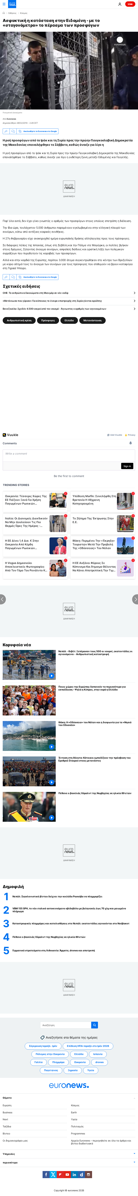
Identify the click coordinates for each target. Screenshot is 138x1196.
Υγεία (90, 1070)
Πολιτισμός (77, 1126)
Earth (74, 1112)
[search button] (94, 1025)
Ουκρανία (80, 1062)
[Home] (4, 13)
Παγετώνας (51, 1070)
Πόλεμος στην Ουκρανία (50, 1054)
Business (7, 1112)
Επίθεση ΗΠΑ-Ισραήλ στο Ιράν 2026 (88, 1045)
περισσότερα (10, 1162)
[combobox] (69, 1025)
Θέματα (7, 1097)
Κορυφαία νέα (17, 644)
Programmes (78, 1133)
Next (5, 1119)
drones (99, 1062)
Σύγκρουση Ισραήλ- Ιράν (43, 1045)
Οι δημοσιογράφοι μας (15, 1140)
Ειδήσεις (12, 13)
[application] (69, 71)
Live (130, 4)
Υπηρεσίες (9, 1153)
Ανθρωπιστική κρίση (19, 320)
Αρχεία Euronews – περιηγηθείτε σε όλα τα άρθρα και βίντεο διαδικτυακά (101, 1142)
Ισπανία (97, 1054)
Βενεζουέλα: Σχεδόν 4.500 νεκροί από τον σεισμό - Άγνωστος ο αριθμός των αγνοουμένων (54, 308)
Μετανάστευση (92, 320)
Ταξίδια (7, 1126)
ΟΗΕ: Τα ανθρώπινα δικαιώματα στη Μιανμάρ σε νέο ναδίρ (35, 292)
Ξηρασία (73, 1070)
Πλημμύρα (58, 1062)
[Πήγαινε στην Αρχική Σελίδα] (12, 4)
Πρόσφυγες (48, 320)
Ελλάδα (69, 320)
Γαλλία (38, 1062)
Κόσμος (23, 13)
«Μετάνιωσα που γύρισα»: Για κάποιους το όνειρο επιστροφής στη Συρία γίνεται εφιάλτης (52, 300)
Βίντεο (6, 1133)
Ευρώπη (7, 1105)
